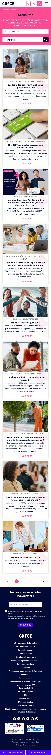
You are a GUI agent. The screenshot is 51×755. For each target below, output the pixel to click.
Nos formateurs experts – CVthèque (25, 682)
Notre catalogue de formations (25, 643)
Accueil (5, 9)
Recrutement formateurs (25, 657)
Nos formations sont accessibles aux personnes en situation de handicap (25, 710)
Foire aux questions (25, 664)
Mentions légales (25, 702)
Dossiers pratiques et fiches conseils (25, 661)
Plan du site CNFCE (25, 706)
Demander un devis (25, 650)
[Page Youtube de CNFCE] (32, 718)
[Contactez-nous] (28, 3)
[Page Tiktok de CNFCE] (36, 718)
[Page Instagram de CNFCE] (27, 718)
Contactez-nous (25, 654)
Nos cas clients (25, 678)
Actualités (25, 668)
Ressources (25, 675)
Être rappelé (38, 753)
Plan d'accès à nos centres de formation (25, 671)
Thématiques (14, 32)
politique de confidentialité (23, 618)
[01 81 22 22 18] (34, 3)
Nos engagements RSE (25, 685)
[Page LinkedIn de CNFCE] (23, 718)
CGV (25, 695)
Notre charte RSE (25, 688)
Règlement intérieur (25, 699)
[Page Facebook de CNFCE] (14, 718)
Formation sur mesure (25, 647)
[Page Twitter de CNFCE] (18, 718)
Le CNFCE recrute (25, 691)
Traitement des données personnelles (25, 742)
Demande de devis (12, 753)
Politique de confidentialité (25, 745)
